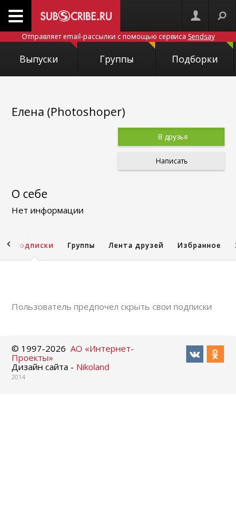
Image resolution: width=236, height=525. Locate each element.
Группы (116, 59)
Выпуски (38, 59)
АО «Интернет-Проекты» (72, 353)
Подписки (34, 245)
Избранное (199, 245)
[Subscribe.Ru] (76, 16)
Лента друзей (136, 245)
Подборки (195, 59)
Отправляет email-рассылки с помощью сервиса (118, 36)
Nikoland (92, 366)
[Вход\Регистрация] (195, 16)
